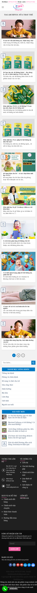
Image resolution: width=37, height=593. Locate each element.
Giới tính (5, 401)
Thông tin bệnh (8, 373)
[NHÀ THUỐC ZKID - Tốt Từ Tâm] (18, 7)
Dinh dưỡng (6, 389)
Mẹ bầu (5, 393)
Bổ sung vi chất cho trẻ (11, 381)
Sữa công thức (7, 385)
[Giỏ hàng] (34, 7)
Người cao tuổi (8, 404)
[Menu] (3, 7)
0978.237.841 (13, 2)
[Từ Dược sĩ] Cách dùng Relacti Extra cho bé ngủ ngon (20, 437)
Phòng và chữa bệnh (10, 377)
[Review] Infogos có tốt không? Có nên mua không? (21, 423)
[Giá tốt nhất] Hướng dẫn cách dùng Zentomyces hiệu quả (20, 443)
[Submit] (33, 363)
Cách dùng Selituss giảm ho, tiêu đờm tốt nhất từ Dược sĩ (21, 430)
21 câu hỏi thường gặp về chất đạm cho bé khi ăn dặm (20, 417)
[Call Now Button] (5, 588)
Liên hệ (25, 462)
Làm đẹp (5, 397)
